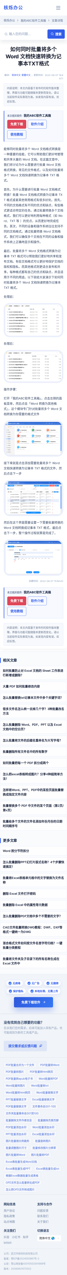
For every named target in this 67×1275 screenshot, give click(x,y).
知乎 (25, 1237)
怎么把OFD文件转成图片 (20, 1189)
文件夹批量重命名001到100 (22, 1113)
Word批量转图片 (15, 1085)
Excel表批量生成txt (47, 1168)
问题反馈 (42, 1210)
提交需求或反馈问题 (22, 1046)
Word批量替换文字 (47, 1092)
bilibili (8, 1242)
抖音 (6, 1237)
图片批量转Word (15, 1154)
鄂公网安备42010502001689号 (28, 1263)
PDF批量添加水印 (16, 1127)
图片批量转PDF (40, 1154)
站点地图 (9, 1221)
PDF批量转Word (49, 1064)
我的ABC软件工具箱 (33, 20)
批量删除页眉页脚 (48, 1120)
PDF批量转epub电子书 (19, 1078)
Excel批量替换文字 (43, 1099)
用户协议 (9, 1210)
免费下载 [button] (16, 124)
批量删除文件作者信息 (19, 1120)
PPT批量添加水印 (16, 1134)
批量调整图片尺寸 (16, 1147)
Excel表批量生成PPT (18, 1168)
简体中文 (16, 75)
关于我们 (42, 1221)
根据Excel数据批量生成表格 (22, 1175)
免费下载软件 (30, 1002)
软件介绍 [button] (37, 124)
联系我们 (42, 1216)
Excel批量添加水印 (43, 1134)
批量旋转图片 (43, 1140)
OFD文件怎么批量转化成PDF (23, 1182)
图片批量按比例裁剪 (17, 1140)
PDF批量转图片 (15, 1071)
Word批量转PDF (48, 1078)
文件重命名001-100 (44, 1106)
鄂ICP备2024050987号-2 (25, 1258)
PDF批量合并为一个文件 (20, 1064)
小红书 (16, 1237)
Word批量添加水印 (43, 1127)
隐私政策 (9, 1216)
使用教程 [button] (16, 134)
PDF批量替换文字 (16, 1106)
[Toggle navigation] (58, 7)
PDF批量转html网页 (41, 1071)
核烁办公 (13, 7)
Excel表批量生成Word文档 (21, 1161)
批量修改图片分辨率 (44, 1147)
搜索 (58, 34)
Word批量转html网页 (18, 1092)
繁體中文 (26, 75)
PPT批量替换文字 (16, 1099)
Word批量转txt (40, 1085)
